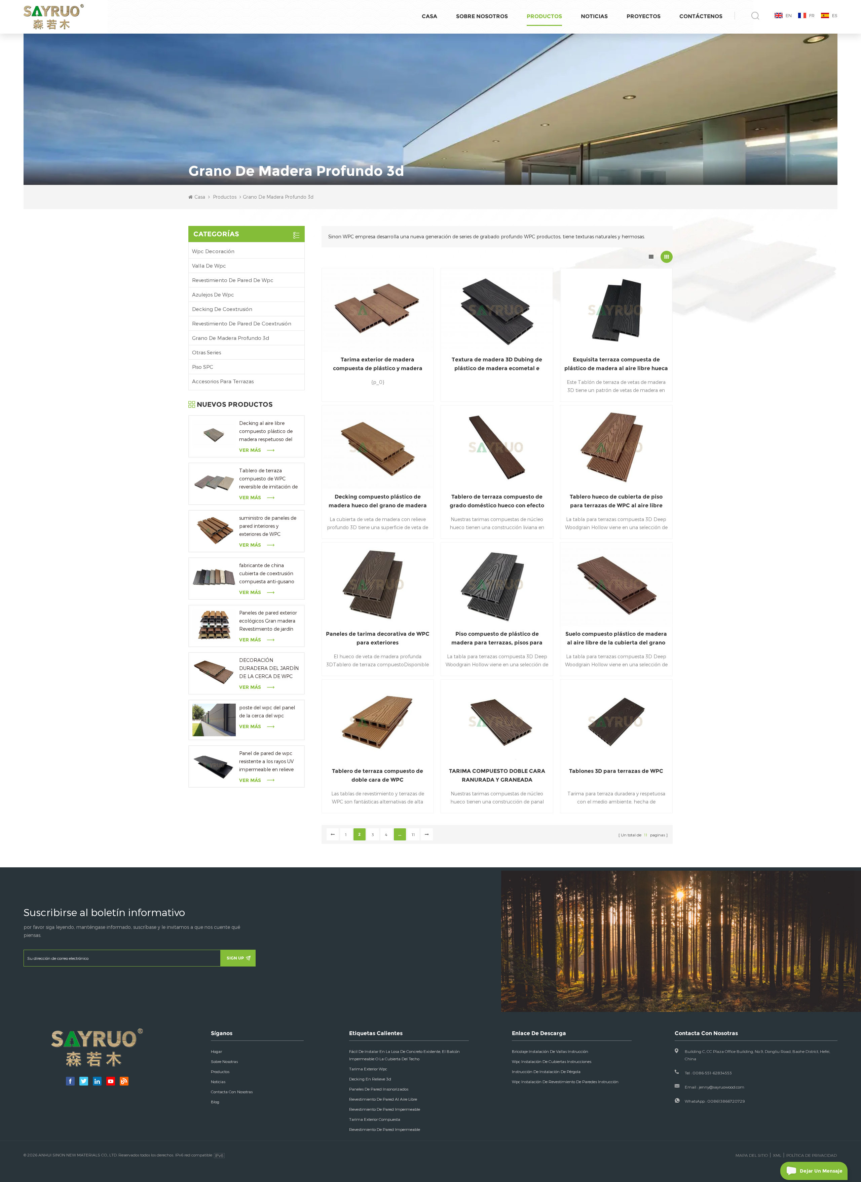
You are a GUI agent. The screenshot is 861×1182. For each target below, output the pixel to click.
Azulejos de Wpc (213, 294)
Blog (215, 1101)
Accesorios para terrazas (223, 381)
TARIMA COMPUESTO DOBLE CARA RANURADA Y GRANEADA (497, 775)
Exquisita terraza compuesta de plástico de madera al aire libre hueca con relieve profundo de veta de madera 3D (616, 364)
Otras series (206, 352)
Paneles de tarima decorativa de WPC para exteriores (377, 638)
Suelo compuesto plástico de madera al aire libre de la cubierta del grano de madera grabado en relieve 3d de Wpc (616, 639)
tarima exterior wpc (368, 1068)
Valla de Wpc (209, 266)
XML (777, 1155)
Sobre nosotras (224, 1061)
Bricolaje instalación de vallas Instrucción (550, 1051)
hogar (216, 1051)
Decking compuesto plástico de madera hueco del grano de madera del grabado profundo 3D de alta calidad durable (378, 502)
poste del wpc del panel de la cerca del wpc (267, 711)
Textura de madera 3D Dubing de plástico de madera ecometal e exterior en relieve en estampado (497, 364)
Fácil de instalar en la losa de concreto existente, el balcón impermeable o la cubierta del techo (404, 1055)
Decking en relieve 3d (370, 1078)
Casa (429, 16)
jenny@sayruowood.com (721, 1087)
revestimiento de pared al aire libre (383, 1099)
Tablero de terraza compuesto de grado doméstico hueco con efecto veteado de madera (497, 502)
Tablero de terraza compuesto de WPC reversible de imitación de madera (268, 479)
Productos (544, 16)
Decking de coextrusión (222, 309)
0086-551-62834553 (712, 1072)
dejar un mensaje (821, 1171)
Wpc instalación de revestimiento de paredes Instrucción (565, 1081)
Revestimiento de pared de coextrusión (241, 323)
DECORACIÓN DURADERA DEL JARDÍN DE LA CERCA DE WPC (269, 668)
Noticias (594, 16)
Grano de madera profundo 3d (230, 338)
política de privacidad (811, 1155)
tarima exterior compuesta (374, 1119)
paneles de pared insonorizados (378, 1089)
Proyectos (644, 16)
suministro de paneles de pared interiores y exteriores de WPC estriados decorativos (267, 526)
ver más (250, 450)
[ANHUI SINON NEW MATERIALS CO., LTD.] (54, 17)
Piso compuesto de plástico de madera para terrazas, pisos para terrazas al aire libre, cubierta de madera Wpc (496, 639)
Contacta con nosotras (232, 1091)
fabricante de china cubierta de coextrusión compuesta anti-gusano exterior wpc (266, 574)
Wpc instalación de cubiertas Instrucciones (551, 1061)
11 (413, 834)
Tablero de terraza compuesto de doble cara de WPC (377, 775)
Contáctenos (700, 16)
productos (220, 1071)
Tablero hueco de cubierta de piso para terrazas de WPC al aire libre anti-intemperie (616, 502)
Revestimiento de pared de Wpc (232, 280)
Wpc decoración (213, 251)
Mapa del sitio (752, 1155)
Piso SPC (202, 367)
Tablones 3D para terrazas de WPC (616, 771)
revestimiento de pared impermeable (384, 1109)
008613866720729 (726, 1101)
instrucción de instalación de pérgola (546, 1071)
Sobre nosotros (482, 16)
